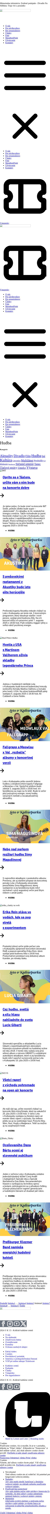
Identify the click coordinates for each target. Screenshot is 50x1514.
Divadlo (19, 456)
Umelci (22, 467)
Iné (43, 456)
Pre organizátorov (12, 30)
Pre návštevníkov (12, 28)
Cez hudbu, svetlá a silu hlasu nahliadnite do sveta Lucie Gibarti (18, 1017)
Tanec (37, 463)
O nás (7, 26)
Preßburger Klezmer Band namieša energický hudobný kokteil (17, 1249)
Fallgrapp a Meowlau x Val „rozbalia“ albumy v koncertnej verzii (18, 754)
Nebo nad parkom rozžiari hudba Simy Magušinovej (17, 854)
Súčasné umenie (25, 463)
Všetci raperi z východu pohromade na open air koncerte (19, 1085)
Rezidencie (11, 464)
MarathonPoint (11, 38)
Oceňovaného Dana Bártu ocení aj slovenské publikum (18, 1150)
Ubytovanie (10, 40)
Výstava (31, 467)
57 (15, 1306)
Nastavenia (5, 1458)
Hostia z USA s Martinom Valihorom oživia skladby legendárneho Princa (18, 655)
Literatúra (17, 460)
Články (8, 33)
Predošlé (3, 1303)
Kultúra (6, 460)
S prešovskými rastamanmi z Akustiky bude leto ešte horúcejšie (17, 584)
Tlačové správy (8, 467)
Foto (7, 35)
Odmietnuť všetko (18, 1458)
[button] (25, 97)
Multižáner (27, 460)
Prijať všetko (31, 1458)
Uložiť (3, 1513)
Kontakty (9, 43)
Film (28, 456)
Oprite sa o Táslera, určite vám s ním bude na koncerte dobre (19, 482)
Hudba (36, 456)
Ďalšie (22, 1306)
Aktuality (6, 456)
